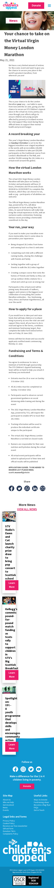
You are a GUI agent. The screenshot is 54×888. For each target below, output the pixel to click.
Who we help (8, 802)
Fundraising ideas (41, 802)
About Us (7, 799)
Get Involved (8, 805)
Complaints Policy (10, 833)
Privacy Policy (9, 820)
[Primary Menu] (49, 6)
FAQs (36, 807)
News (5, 807)
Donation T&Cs (9, 831)
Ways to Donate (40, 799)
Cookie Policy (9, 823)
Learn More (12, 584)
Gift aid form (8, 828)
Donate (36, 5)
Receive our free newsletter (15, 826)
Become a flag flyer (42, 805)
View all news (27, 509)
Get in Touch (39, 810)
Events (6, 810)
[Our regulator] (27, 880)
